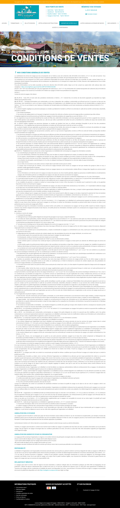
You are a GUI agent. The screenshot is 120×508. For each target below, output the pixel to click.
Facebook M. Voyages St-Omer (91, 490)
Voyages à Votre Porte (53, 16)
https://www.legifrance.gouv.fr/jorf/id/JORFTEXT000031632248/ (38, 87)
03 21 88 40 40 (59, 10)
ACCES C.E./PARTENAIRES (60, 27)
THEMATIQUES (15, 23)
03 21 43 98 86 (63, 14)
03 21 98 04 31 (65, 16)
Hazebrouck (50, 12)
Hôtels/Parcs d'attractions (48, 23)
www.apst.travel (91, 505)
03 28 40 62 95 (60, 12)
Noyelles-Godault (52, 14)
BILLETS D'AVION (30, 23)
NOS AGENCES (112, 23)
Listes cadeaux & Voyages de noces (92, 23)
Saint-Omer (50, 10)
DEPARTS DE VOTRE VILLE (69, 23)
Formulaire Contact (92, 14)
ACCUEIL (4, 23)
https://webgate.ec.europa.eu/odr (49, 470)
